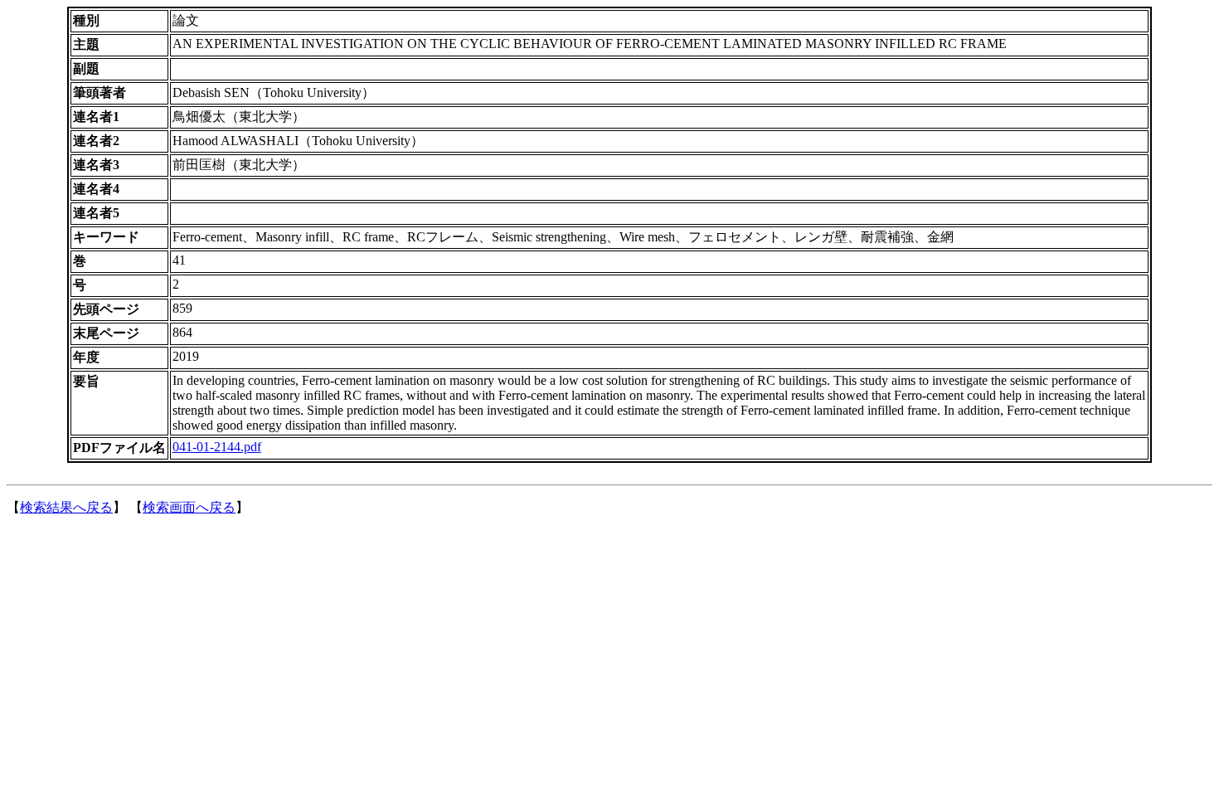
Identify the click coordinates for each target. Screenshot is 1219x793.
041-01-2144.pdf (216, 447)
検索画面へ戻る (189, 507)
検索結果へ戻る (66, 507)
